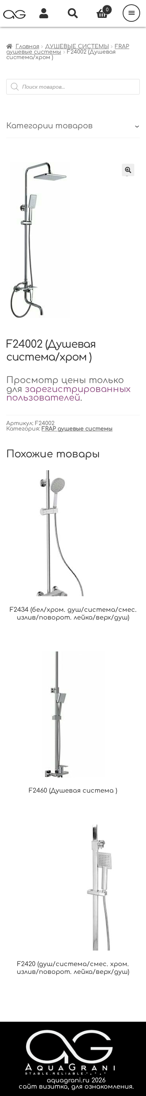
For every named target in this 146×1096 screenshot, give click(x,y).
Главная (27, 46)
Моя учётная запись (43, 13)
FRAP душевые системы (77, 429)
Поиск (73, 13)
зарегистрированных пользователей (68, 393)
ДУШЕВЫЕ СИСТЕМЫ (77, 46)
